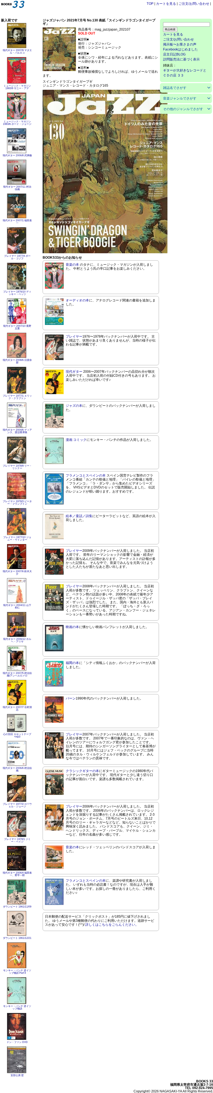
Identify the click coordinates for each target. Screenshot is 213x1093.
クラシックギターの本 (82, 771)
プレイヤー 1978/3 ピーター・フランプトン (17, 502)
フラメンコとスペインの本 (86, 475)
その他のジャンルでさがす (183, 109)
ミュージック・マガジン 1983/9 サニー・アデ (17, 87)
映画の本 (72, 627)
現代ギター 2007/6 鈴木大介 (17, 572)
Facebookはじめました (180, 49)
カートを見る (166, 3)
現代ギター (74, 371)
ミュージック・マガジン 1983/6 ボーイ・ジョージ (17, 122)
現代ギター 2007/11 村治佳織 (17, 188)
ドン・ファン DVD (17, 1042)
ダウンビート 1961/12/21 (17, 938)
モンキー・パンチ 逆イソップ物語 (17, 1007)
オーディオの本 (77, 300)
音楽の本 (72, 264)
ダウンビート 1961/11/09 (17, 906)
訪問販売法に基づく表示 (181, 59)
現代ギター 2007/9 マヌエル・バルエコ (17, 51)
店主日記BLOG (174, 54)
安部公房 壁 (17, 1075)
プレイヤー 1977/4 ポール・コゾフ (17, 257)
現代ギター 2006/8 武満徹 (17, 155)
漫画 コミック (76, 439)
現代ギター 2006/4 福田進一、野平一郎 (17, 874)
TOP (150, 3)
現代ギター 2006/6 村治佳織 (17, 769)
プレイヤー (74, 336)
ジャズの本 (74, 405)
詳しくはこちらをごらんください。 (112, 924)
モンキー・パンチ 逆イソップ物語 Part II (17, 971)
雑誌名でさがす (174, 88)
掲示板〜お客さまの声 (179, 44)
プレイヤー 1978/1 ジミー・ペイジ (17, 840)
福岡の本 (72, 663)
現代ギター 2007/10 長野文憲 (17, 327)
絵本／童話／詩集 (79, 516)
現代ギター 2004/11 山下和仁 (17, 606)
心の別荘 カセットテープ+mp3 (17, 735)
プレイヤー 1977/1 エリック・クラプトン (17, 397)
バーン (71, 698)
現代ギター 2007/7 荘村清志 (17, 708)
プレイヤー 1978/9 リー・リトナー (17, 467)
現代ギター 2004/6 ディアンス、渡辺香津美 (17, 431)
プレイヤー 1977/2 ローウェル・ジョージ (17, 805)
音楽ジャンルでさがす (179, 98)
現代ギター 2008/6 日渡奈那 (17, 361)
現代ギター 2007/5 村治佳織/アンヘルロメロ (17, 674)
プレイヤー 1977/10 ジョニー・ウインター (17, 538)
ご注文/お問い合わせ (193, 3)
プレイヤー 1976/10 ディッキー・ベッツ (17, 293)
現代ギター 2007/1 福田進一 (17, 221)
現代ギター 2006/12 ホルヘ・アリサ (17, 640)
